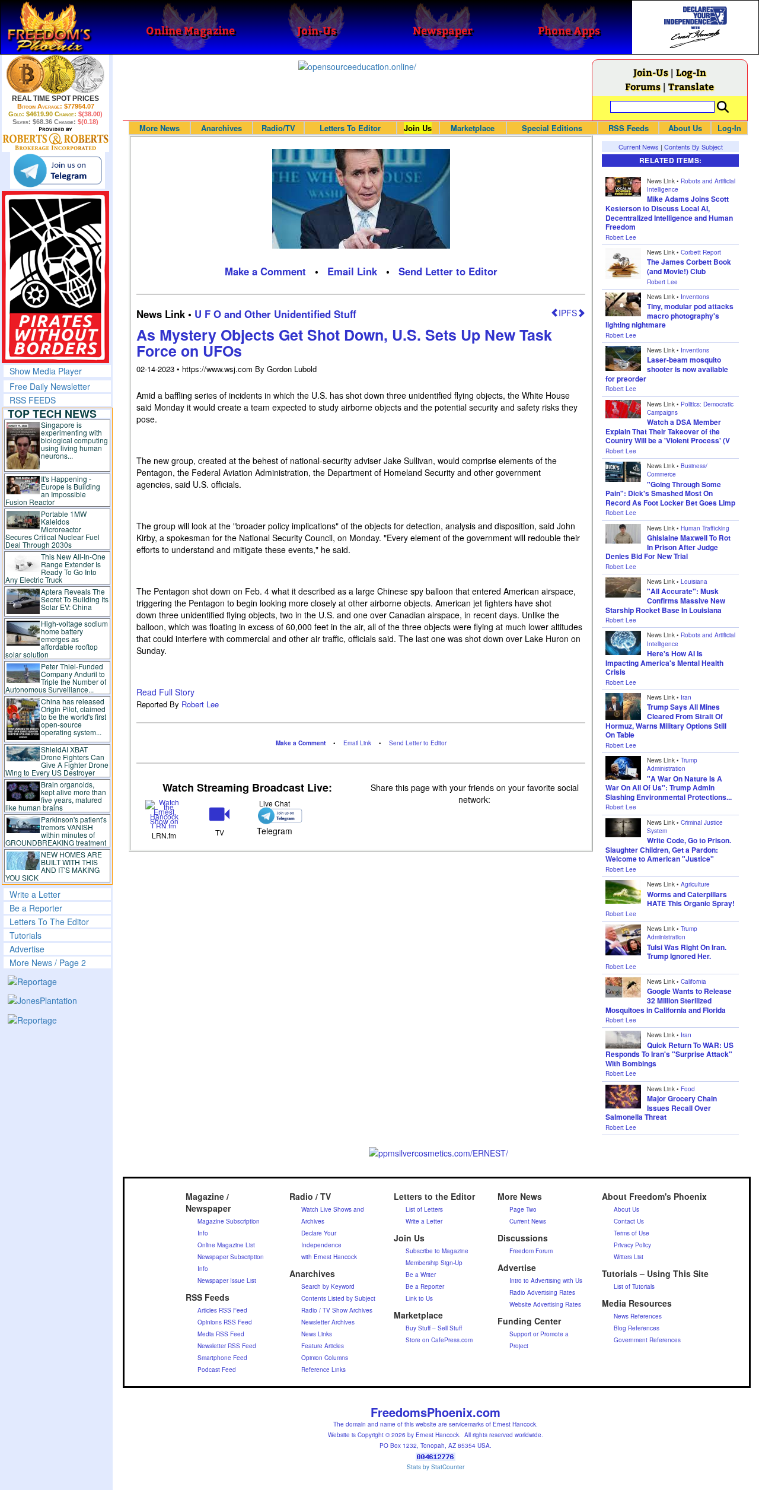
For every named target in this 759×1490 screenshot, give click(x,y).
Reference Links (323, 1369)
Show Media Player (45, 371)
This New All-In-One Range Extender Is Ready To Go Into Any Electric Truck (55, 567)
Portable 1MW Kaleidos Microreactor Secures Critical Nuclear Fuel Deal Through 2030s (52, 529)
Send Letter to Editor (448, 271)
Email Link (352, 271)
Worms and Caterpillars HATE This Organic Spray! (691, 899)
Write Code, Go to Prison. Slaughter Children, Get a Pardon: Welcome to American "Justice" (668, 849)
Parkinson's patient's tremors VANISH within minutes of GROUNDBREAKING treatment (56, 830)
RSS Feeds (628, 128)
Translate (691, 86)
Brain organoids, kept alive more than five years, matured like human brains (55, 795)
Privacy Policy (632, 1245)
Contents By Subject (693, 146)
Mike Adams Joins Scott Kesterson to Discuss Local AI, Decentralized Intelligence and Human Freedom (669, 212)
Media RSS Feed (220, 1334)
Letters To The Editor (49, 921)
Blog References (636, 1328)
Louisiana (694, 581)
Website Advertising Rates (545, 1304)
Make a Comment (265, 271)
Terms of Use (631, 1233)
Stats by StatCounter (435, 1467)
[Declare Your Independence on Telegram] (57, 170)
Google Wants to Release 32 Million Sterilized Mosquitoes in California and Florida (668, 1000)
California (693, 981)
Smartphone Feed (222, 1358)
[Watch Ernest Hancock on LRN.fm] (164, 813)
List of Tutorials (634, 1286)
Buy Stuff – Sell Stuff (434, 1328)
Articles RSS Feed (222, 1310)
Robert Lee (200, 704)
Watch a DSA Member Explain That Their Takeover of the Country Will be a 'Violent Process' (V (667, 431)
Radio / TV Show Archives (336, 1310)
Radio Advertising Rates (542, 1292)
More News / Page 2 (47, 962)
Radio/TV (278, 128)
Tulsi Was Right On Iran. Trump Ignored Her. (686, 952)
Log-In (691, 72)
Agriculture (695, 884)
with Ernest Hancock (329, 1257)
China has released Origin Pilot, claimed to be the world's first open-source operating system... (73, 716)
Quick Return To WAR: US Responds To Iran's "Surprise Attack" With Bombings (669, 1054)
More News (159, 128)
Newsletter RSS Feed (226, 1346)
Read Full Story (165, 692)
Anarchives (221, 128)
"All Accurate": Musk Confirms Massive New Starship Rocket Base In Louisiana (665, 600)
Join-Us (650, 72)
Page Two (523, 1209)
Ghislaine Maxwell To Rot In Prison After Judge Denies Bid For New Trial (668, 546)
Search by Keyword (328, 1286)
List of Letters (424, 1209)
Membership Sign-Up (434, 1263)
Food (688, 1089)
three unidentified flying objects (217, 615)
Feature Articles (322, 1346)
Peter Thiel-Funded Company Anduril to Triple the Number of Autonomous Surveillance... (55, 677)
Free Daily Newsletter (49, 386)
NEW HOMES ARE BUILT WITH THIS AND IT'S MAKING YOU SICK (53, 865)
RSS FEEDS (32, 400)
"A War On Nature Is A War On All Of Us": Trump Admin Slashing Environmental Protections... (668, 787)
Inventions (695, 297)
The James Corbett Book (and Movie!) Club (689, 266)
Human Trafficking (705, 528)
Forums (643, 86)
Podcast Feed (216, 1369)
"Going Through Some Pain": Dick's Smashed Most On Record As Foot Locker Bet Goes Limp (670, 493)
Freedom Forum (531, 1251)
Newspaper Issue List (226, 1280)
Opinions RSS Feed (224, 1322)
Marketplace (473, 128)
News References (638, 1316)
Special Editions (552, 128)
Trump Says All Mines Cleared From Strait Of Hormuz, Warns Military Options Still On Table (665, 720)
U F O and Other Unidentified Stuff (275, 314)
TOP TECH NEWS (52, 413)
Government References (647, 1340)
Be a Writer (421, 1274)
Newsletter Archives (328, 1322)
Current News (638, 146)
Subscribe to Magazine (437, 1251)
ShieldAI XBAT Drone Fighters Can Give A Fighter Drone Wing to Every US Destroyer (57, 760)
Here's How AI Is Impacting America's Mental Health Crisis (664, 662)
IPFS (568, 313)
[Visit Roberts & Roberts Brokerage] (55, 74)
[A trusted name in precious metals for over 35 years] (55, 139)
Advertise (26, 949)
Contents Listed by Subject (338, 1298)
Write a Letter (34, 894)
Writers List (628, 1257)
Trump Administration (672, 764)
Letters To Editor (350, 128)
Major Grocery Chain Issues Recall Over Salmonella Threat (661, 1107)
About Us (685, 128)
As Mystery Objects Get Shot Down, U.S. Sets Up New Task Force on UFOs (344, 343)
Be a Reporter (35, 908)
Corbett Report (701, 252)
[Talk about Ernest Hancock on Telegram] (275, 815)
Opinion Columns (324, 1358)
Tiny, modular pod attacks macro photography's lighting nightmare (669, 315)
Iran (686, 697)
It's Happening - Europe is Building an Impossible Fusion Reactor (52, 490)
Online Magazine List (226, 1245)
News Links (316, 1334)
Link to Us (419, 1298)
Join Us (418, 128)
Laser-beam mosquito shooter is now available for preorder (666, 368)
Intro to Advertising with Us (545, 1280)
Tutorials (25, 935)
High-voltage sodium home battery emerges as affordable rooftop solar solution (56, 638)
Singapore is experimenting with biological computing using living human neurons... (74, 440)
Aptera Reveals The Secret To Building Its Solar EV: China (75, 599)
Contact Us (629, 1221)
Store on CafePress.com (439, 1340)
